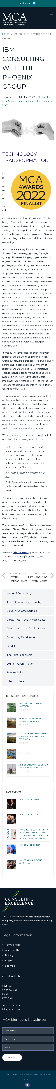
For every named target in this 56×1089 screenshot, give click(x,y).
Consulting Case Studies (22, 610)
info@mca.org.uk (11, 1009)
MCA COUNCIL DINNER (29, 799)
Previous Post (18, 577)
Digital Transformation (29, 101)
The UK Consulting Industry (24, 602)
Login (8, 960)
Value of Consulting (19, 593)
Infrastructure (16, 681)
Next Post (37, 577)
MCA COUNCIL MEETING (30, 815)
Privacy (9, 955)
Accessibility (12, 950)
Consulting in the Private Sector (27, 619)
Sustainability (15, 672)
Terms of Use (13, 944)
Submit (12, 1057)
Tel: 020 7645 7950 (11, 1005)
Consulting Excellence (21, 637)
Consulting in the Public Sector (26, 628)
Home (5, 34)
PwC (21, 750)
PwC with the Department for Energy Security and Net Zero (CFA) (34, 736)
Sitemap (10, 965)
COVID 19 (12, 646)
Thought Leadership (19, 654)
